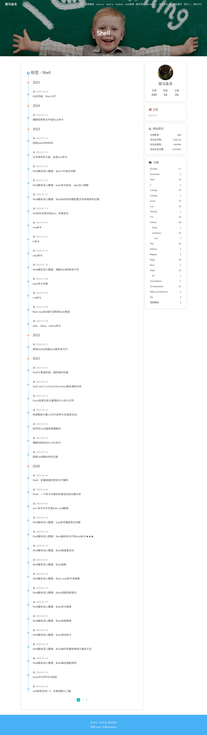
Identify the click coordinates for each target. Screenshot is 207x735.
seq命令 (37, 227)
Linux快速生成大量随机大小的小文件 (53, 400)
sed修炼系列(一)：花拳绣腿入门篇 (52, 691)
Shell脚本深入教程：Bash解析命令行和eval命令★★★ (63, 536)
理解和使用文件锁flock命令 (48, 120)
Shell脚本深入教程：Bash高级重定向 (53, 550)
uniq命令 (38, 255)
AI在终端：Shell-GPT (44, 96)
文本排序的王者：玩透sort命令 (50, 157)
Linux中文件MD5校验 (45, 677)
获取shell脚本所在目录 (45, 457)
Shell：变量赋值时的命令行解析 (50, 480)
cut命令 (37, 298)
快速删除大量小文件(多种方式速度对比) (55, 414)
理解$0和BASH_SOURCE (47, 443)
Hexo (98, 727)
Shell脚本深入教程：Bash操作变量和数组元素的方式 (62, 649)
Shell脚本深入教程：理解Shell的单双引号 (56, 269)
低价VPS (153, 115)
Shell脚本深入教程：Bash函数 (49, 564)
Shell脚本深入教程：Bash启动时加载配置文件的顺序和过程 (66, 199)
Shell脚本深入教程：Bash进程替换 (52, 621)
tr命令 (36, 241)
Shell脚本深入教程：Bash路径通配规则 (54, 663)
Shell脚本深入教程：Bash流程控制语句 (54, 593)
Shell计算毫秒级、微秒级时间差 (50, 372)
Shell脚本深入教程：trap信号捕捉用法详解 (57, 522)
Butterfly (112, 727)
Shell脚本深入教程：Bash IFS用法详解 (54, 171)
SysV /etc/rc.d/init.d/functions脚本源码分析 (57, 386)
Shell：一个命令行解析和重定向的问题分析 (57, 494)
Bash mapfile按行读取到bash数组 (51, 312)
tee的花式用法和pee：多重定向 (50, 213)
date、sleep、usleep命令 (47, 326)
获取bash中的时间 (43, 143)
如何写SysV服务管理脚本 (47, 429)
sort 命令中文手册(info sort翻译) (51, 508)
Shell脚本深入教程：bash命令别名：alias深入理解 (61, 185)
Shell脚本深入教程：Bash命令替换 (52, 607)
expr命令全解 (40, 284)
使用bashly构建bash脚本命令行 (50, 349)
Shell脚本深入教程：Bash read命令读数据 (56, 578)
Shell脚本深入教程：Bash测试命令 (52, 635)
